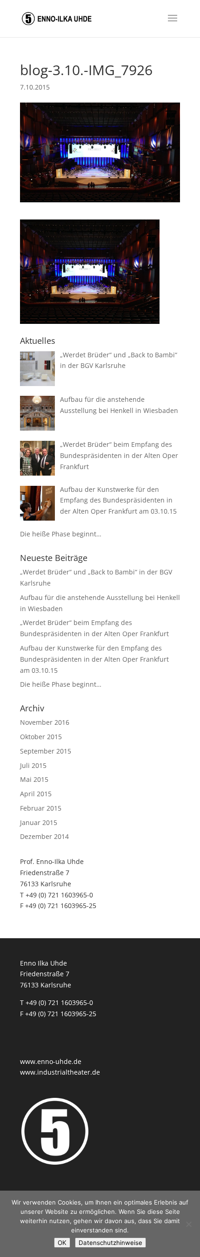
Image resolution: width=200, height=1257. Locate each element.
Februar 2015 (40, 808)
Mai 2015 (34, 779)
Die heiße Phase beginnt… (60, 684)
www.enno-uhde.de (50, 1061)
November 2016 (44, 722)
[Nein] (188, 1224)
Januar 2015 (38, 822)
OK (62, 1242)
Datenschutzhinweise (110, 1242)
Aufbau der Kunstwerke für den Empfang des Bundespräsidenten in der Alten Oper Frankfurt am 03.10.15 (94, 659)
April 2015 (36, 793)
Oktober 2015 (41, 736)
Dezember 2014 (44, 836)
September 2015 (45, 751)
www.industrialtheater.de (60, 1072)
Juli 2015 (33, 765)
